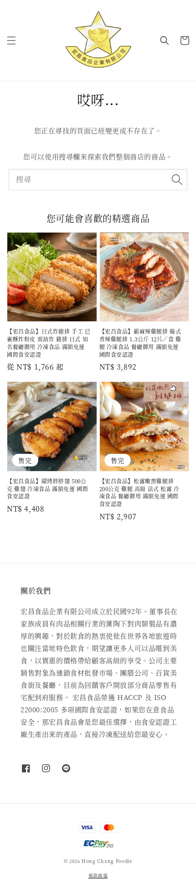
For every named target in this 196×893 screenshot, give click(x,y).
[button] (11, 40)
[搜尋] (177, 179)
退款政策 (98, 875)
